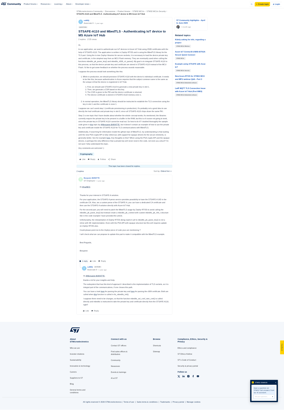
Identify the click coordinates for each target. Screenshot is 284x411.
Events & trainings (118, 372)
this (91, 125)
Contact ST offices (118, 346)
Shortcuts (157, 346)
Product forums (124, 11)
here (108, 138)
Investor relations (77, 354)
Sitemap (156, 352)
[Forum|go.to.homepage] (11, 4)
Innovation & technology (80, 366)
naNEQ (86, 20)
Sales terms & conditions (147, 402)
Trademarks (165, 402)
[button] (262, 4)
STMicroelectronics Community (90, 11)
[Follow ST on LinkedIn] (183, 376)
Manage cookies (193, 402)
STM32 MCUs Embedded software (186, 82)
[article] (124, 220)
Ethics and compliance (187, 348)
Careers (73, 372)
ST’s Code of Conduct (187, 360)
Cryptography (86, 154)
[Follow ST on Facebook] (193, 376)
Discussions (110, 11)
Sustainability (75, 360)
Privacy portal (178, 402)
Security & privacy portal (188, 366)
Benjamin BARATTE (92, 178)
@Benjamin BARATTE (110, 125)
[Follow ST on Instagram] (188, 376)
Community (115, 360)
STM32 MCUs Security (156, 11)
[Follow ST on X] (179, 376)
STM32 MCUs (138, 11)
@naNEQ (86, 187)
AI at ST (114, 378)
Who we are (75, 348)
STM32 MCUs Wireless (183, 46)
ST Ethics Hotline (185, 354)
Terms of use (128, 402)
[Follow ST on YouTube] (198, 376)
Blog (72, 384)
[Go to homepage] (86, 332)
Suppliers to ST (76, 378)
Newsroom (115, 366)
